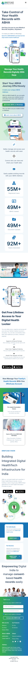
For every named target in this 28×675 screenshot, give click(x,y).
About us (4, 625)
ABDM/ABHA (5, 636)
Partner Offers (5, 629)
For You (14, 625)
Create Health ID (6, 638)
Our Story (4, 627)
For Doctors (15, 627)
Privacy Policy (15, 638)
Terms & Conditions (16, 636)
